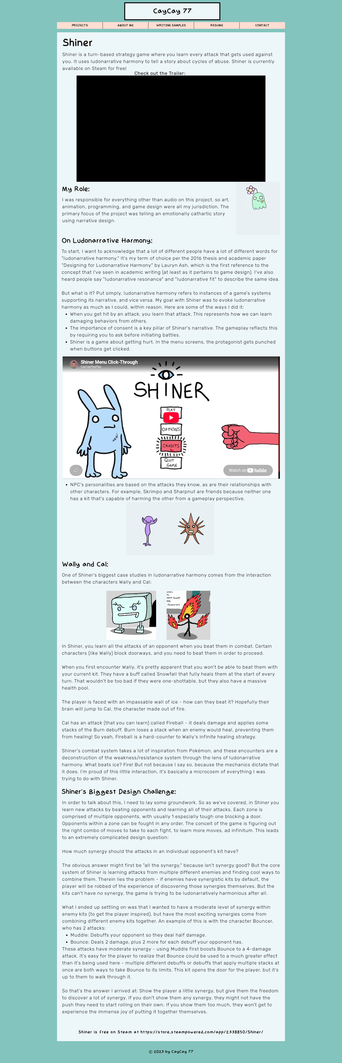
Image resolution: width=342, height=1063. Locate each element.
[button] (259, 177)
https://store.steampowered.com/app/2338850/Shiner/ (202, 1032)
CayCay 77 (172, 11)
